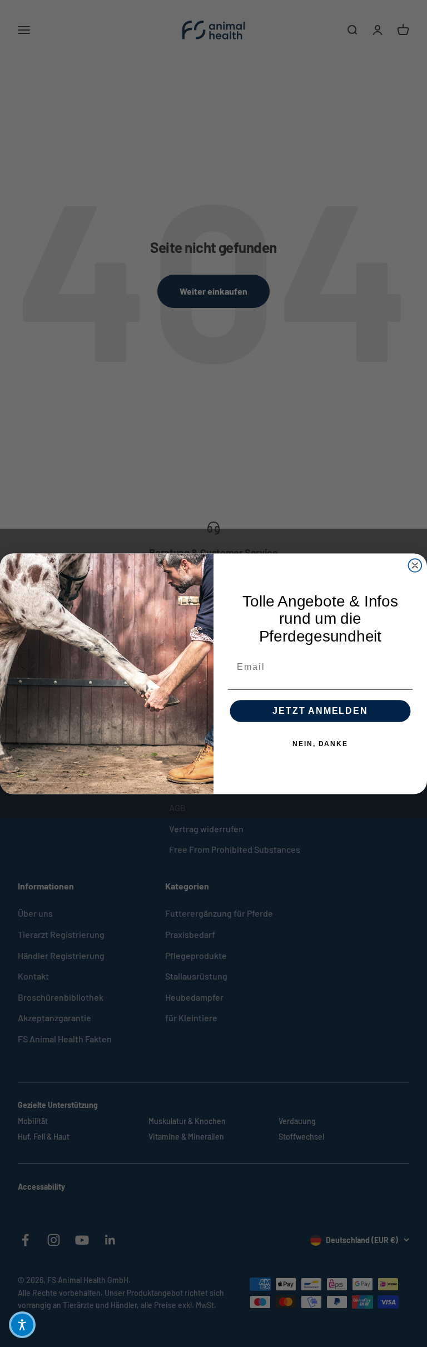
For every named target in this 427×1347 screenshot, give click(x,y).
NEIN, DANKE (319, 744)
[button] (22, 1324)
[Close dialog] (415, 565)
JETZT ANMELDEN (320, 710)
